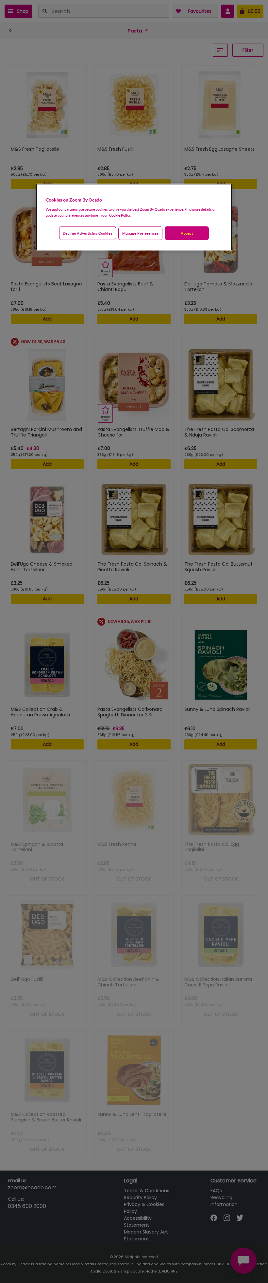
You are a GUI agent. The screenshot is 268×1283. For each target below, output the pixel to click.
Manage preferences (140, 233)
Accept (187, 233)
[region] (134, 217)
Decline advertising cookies (87, 233)
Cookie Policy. (120, 215)
